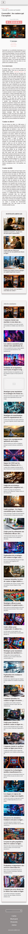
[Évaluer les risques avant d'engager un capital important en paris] (14, 262)
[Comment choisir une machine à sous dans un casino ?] (14, 281)
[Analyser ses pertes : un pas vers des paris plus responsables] (14, 224)
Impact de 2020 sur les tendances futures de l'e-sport (12, 465)
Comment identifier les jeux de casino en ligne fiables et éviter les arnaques (13, 581)
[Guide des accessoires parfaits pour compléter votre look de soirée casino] (14, 477)
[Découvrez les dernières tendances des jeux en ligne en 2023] (14, 810)
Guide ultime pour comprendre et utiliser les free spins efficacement (13, 629)
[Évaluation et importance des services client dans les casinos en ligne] (14, 857)
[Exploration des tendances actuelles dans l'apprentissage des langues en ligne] (14, 666)
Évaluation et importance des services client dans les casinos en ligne (14, 868)
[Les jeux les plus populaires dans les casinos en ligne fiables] (14, 833)
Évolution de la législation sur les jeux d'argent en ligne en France (14, 370)
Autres (7, 8)
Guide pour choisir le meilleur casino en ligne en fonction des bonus (13, 724)
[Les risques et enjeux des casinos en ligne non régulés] (14, 786)
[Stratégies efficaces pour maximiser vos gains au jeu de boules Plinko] (14, 595)
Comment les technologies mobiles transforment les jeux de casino (13, 772)
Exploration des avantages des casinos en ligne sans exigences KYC (13, 557)
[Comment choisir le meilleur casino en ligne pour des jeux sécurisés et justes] (14, 738)
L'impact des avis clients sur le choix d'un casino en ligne (14, 890)
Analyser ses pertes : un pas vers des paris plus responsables (13, 232)
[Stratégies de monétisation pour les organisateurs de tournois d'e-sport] (14, 407)
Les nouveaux (13, 42)
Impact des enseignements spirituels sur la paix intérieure (13, 441)
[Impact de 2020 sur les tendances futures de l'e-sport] (14, 455)
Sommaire (14, 41)
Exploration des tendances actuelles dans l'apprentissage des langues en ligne (13, 678)
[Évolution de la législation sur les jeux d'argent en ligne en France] (14, 359)
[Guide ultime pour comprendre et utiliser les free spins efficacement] (14, 619)
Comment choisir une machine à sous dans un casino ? (13, 289)
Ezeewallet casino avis (20, 71)
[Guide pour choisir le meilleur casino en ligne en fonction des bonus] (14, 714)
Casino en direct (13, 44)
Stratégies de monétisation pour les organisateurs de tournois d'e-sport (13, 417)
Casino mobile (13, 46)
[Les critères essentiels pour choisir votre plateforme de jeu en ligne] (14, 336)
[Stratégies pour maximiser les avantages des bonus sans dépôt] (14, 383)
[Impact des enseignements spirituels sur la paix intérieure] (14, 431)
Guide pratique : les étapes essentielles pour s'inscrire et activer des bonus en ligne (14, 511)
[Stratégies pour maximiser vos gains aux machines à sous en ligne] (14, 643)
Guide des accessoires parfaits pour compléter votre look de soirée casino (14, 487)
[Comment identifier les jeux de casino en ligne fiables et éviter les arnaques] (14, 571)
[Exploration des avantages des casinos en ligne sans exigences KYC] (14, 547)
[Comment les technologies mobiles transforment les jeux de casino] (14, 762)
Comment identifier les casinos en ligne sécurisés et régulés (13, 701)
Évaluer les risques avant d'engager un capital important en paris (14, 271)
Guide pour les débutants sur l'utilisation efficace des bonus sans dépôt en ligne (14, 534)
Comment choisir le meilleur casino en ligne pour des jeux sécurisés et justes (14, 748)
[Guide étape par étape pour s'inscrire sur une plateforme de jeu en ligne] (14, 242)
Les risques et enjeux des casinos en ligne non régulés (14, 795)
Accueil (2, 8)
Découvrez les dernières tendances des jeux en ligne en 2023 (13, 820)
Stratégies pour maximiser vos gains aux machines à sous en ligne (13, 653)
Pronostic (14, 922)
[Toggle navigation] (3, 2)
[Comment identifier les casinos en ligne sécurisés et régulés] (14, 690)
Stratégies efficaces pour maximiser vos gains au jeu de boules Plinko (13, 605)
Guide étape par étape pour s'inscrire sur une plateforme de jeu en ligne (14, 252)
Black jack (14, 919)
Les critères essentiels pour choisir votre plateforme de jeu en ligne (13, 346)
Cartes (14, 916)
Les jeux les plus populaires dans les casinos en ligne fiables (13, 844)
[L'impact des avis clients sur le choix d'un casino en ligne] (14, 881)
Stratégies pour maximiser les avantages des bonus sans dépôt (14, 394)
